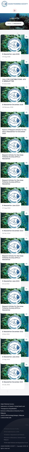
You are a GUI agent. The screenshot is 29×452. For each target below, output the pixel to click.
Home (9, 23)
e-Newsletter (17, 23)
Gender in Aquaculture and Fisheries (14, 434)
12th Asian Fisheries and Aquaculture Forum (16, 442)
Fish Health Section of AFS (12, 431)
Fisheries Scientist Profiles (12, 429)
